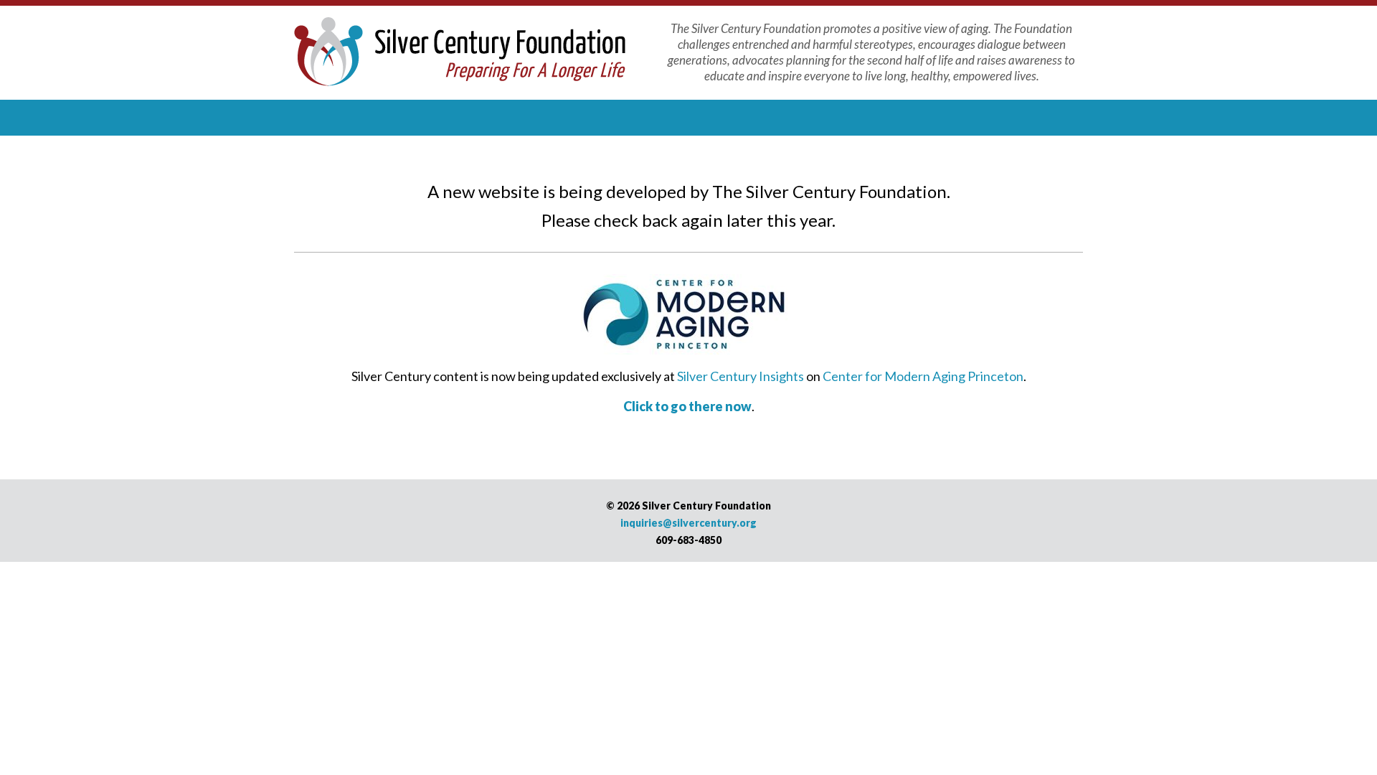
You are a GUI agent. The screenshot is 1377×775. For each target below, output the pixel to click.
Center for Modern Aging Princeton (923, 376)
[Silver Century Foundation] (459, 49)
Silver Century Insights (740, 376)
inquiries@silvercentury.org (688, 523)
